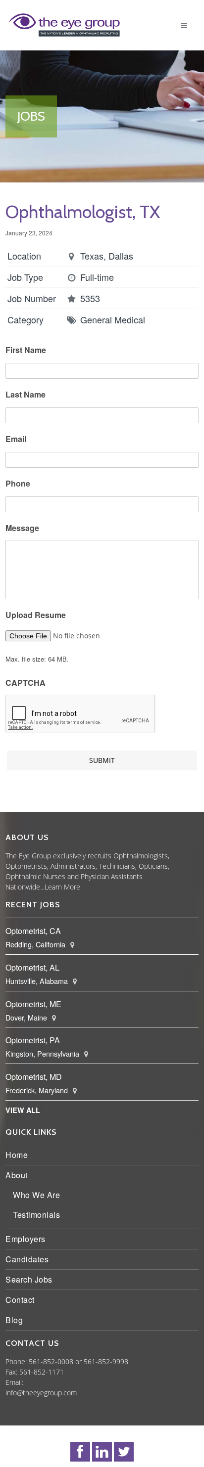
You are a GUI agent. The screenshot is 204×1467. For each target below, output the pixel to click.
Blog (16, 1320)
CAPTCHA (28, 683)
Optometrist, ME (36, 1004)
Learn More (65, 886)
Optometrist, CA (35, 930)
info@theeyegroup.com (43, 1392)
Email (18, 439)
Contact (22, 1299)
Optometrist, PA (35, 1040)
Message (25, 528)
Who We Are (38, 1194)
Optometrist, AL (35, 967)
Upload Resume (38, 615)
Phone (20, 484)
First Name (28, 350)
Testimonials (38, 1214)
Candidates (29, 1259)
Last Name (28, 395)
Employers (28, 1239)
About (19, 1175)
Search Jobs (31, 1279)
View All (25, 1110)
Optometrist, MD (36, 1076)
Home (19, 1154)
